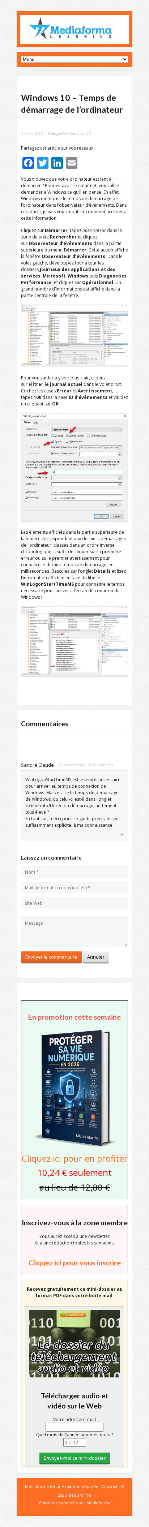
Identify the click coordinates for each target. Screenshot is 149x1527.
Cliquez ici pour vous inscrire (75, 1262)
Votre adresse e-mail (74, 1419)
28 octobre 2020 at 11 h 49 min (85, 764)
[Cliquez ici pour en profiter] (74, 1146)
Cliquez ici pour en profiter (75, 1158)
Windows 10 (80, 133)
